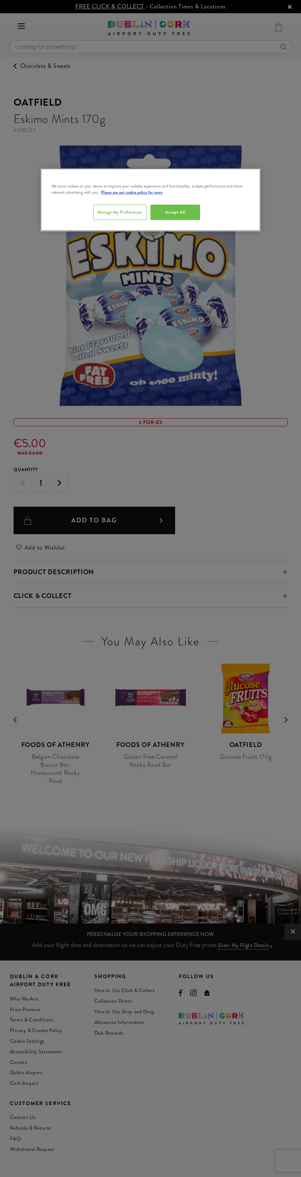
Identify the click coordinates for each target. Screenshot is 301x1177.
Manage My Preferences (119, 212)
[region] (150, 200)
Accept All (175, 212)
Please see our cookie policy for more (132, 192)
